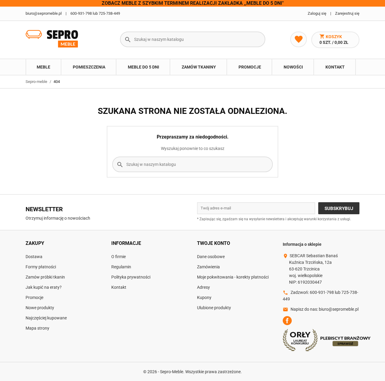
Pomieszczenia (89, 67)
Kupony (204, 297)
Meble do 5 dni (143, 67)
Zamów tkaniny (199, 67)
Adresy (203, 287)
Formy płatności (41, 266)
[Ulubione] (298, 39)
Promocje (250, 67)
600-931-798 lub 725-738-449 (95, 13)
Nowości (293, 67)
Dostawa (34, 256)
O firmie (118, 256)
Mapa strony (37, 328)
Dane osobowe (211, 256)
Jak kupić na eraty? (44, 287)
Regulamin (121, 266)
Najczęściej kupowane (46, 317)
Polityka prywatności (130, 277)
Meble (43, 67)
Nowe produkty (40, 307)
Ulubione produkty (214, 307)
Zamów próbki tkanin (45, 277)
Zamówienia (208, 266)
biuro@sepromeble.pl (44, 13)
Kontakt (335, 67)
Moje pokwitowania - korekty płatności (233, 277)
